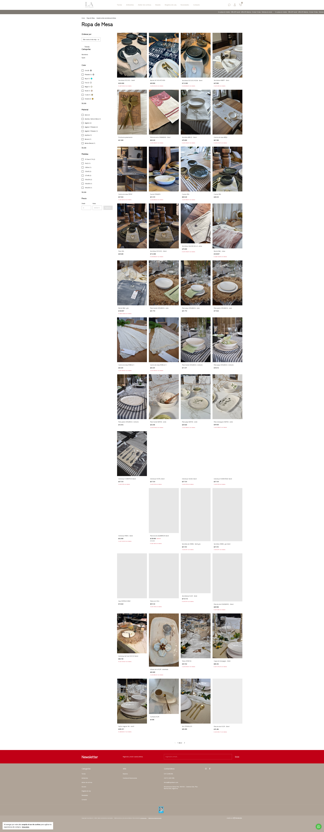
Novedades (185, 5)
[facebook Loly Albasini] (210, 768)
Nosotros (125, 774)
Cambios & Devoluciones (130, 778)
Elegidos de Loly (170, 5)
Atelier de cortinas (144, 5)
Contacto (196, 5)
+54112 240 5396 (169, 778)
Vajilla (83, 58)
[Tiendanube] (234, 818)
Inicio (83, 18)
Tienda (119, 5)
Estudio (158, 5)
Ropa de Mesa (91, 18)
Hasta (94, 203)
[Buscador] (229, 5)
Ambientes (130, 5)
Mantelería (85, 54)
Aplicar (108, 208)
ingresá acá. (143, 818)
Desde (83, 203)
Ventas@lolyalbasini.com (171, 782)
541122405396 (168, 774)
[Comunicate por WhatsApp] (318, 826)
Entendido (25, 827)
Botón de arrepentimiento (154, 818)
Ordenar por (86, 34)
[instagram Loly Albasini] (206, 768)
